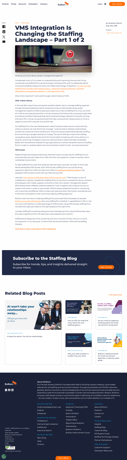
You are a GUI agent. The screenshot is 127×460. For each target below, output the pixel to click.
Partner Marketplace (103, 440)
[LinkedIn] (12, 390)
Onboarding (71, 426)
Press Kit (98, 410)
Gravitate (18, 451)
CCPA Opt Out (9, 439)
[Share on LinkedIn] (3, 32)
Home (17, 23)
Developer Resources (103, 451)
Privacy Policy (9, 441)
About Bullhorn (100, 407)
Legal (7, 443)
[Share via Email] (3, 42)
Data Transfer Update (12, 432)
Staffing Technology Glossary (106, 437)
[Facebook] (9, 390)
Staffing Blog (25, 23)
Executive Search (44, 430)
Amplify (69, 410)
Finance (40, 444)
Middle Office (71, 420)
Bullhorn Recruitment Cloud (78, 433)
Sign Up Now (106, 267)
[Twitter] (6, 390)
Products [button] (5, 4)
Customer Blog (100, 430)
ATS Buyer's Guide (101, 434)
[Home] (63, 5)
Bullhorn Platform (73, 429)
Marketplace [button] (33, 4)
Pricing (13, 4)
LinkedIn (107, 398)
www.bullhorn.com (77, 398)
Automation (71, 417)
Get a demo (117, 4)
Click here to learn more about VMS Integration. (35, 229)
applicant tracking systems (69, 170)
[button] (105, 4)
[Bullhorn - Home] (11, 383)
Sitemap (8, 445)
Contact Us (99, 413)
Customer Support (102, 447)
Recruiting (41, 438)
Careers (97, 417)
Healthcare (42, 427)
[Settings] (3, 456)
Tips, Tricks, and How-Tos (114, 33)
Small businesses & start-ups (49, 407)
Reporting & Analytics (75, 423)
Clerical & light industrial (47, 424)
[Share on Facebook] (3, 27)
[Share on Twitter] (3, 37)
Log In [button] (100, 4)
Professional (42, 421)
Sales (39, 441)
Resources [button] (22, 4)
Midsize (40, 410)
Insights (97, 424)
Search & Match (72, 413)
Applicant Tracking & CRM (77, 407)
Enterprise (41, 413)
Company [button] (43, 4)
